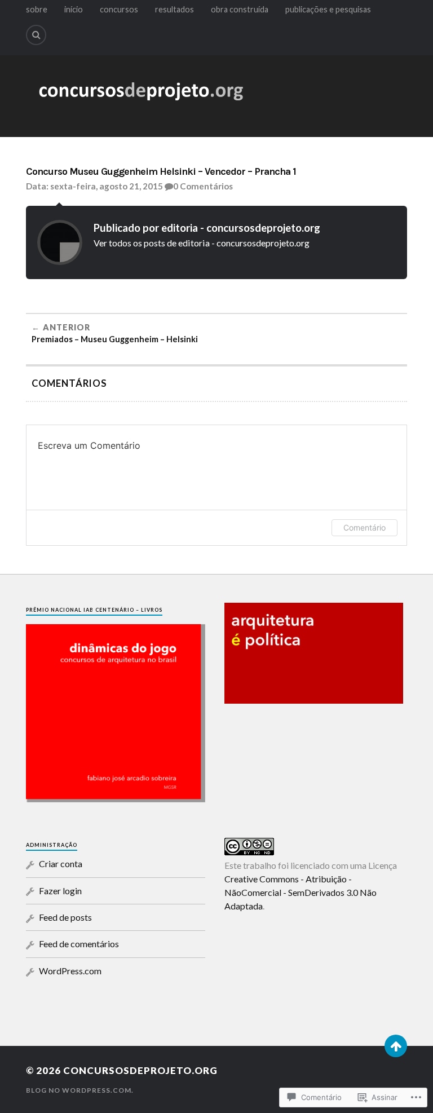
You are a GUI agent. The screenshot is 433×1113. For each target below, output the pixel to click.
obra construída (239, 9)
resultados (174, 9)
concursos (119, 9)
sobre (36, 9)
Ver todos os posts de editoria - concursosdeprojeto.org (202, 242)
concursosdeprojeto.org (140, 1070)
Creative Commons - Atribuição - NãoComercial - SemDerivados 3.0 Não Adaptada (300, 892)
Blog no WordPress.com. (80, 1090)
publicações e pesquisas (328, 9)
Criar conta (60, 863)
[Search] (36, 35)
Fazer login (60, 890)
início (73, 9)
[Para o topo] (396, 1046)
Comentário (364, 527)
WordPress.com (70, 970)
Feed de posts (65, 917)
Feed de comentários (79, 943)
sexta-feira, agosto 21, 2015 (106, 186)
